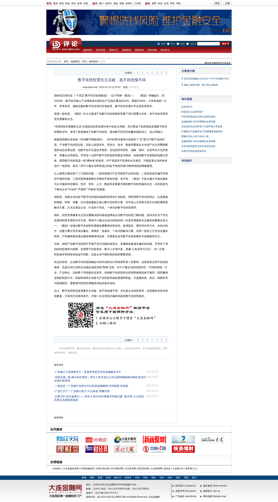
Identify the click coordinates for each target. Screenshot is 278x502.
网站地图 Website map (214, 496)
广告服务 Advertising (185, 496)
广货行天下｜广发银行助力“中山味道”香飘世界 (82, 391)
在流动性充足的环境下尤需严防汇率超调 (201, 126)
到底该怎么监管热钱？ (192, 111)
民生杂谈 (152, 50)
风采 (160, 3)
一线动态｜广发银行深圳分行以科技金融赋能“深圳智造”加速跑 (91, 385)
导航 (178, 3)
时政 (67, 3)
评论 (73, 3)
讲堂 (172, 3)
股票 (100, 477)
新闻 (55, 3)
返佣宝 (129, 3)
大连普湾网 (130, 468)
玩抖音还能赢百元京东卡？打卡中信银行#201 (206, 78)
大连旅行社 (178, 468)
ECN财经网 (117, 468)
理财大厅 (113, 50)
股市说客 (100, 50)
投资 (79, 3)
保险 (122, 3)
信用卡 (108, 3)
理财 (92, 477)
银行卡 (117, 477)
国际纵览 (139, 50)
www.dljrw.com (90, 87)
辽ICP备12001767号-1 (106, 493)
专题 (85, 3)
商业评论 (165, 50)
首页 (66, 61)
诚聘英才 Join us (211, 491)
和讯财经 (134, 87)
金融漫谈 (126, 50)
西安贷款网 (143, 468)
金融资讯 (75, 61)
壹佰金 (167, 468)
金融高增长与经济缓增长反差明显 (198, 121)
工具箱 (137, 3)
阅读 (61, 3)
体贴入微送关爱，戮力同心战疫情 (201, 85)
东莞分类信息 (102, 468)
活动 (166, 3)
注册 (227, 3)
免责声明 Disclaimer (185, 491)
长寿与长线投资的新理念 (193, 151)
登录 (217, 3)
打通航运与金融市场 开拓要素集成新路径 (202, 131)
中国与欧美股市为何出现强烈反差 (198, 116)
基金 (115, 3)
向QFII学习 (186, 107)
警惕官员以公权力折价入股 (195, 136)
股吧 (154, 3)
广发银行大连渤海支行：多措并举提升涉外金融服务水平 (88, 371)
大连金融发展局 (71, 468)
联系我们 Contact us (185, 485)
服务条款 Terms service (215, 485)
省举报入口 (191, 468)
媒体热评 (87, 50)
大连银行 (56, 468)
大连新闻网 (156, 468)
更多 (228, 63)
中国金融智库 (87, 468)
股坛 (194, 477)
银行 (101, 3)
